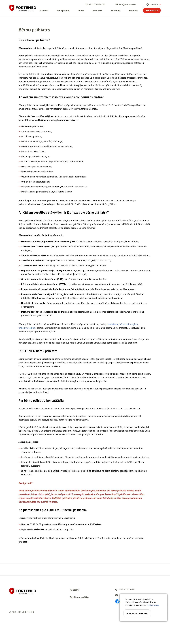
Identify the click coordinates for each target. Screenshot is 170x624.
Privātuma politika (79, 597)
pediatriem (113, 324)
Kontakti (97, 10)
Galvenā (44, 10)
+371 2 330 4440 (97, 4)
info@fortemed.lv (127, 4)
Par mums (115, 10)
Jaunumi (133, 10)
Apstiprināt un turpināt (137, 613)
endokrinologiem (27, 327)
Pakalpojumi (63, 10)
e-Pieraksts (152, 10)
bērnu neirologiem (129, 324)
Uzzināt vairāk (153, 605)
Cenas (81, 10)
